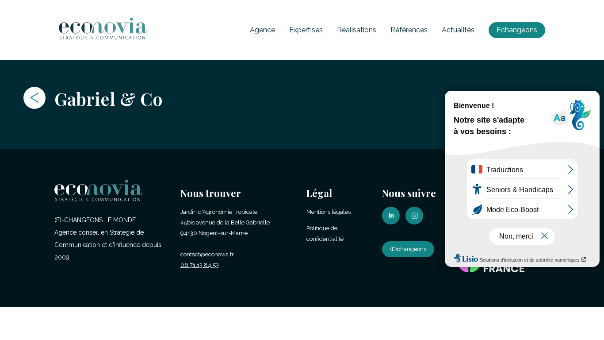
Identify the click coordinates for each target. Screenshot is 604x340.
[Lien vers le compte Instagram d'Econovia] (416, 222)
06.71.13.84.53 (199, 265)
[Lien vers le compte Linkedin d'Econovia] (393, 222)
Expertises (306, 30)
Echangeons (517, 30)
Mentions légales (328, 212)
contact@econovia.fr (207, 254)
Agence (262, 30)
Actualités (458, 30)
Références (409, 30)
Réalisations (356, 30)
